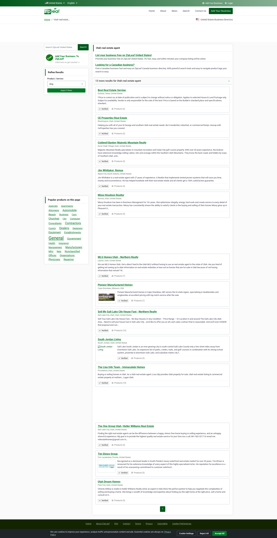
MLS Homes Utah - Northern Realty (118, 257)
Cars (74, 214)
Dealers (64, 228)
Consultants (55, 223)
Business (63, 214)
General (56, 238)
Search (186, 11)
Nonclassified (72, 251)
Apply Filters (66, 90)
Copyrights (162, 523)
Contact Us (200, 11)
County (52, 228)
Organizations (67, 255)
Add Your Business (221, 11)
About (163, 11)
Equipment (55, 232)
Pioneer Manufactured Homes (115, 284)
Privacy (149, 523)
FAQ (116, 523)
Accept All (219, 533)
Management (55, 247)
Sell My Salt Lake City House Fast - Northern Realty (127, 311)
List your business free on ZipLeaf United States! (123, 55)
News (174, 11)
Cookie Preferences (181, 523)
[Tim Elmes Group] (107, 467)
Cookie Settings (186, 533)
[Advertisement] (138, 32)
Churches (54, 218)
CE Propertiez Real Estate (112, 117)
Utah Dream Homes (109, 481)
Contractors (73, 223)
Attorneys (54, 210)
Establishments (72, 232)
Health (52, 243)
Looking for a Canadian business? (114, 64)
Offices (52, 255)
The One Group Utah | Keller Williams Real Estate (126, 426)
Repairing (69, 259)
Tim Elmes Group (108, 453)
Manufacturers (73, 247)
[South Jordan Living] (107, 352)
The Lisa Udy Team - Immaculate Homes (121, 367)
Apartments (67, 206)
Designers (77, 228)
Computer (75, 218)
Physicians (54, 259)
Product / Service (55, 78)
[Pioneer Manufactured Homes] (107, 298)
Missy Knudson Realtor (111, 195)
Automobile (70, 210)
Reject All (204, 533)
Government (74, 238)
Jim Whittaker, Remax (110, 170)
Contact (126, 523)
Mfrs (51, 251)
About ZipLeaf (103, 523)
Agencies (53, 206)
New (59, 251)
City (65, 218)
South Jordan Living (109, 339)
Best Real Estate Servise (112, 90)
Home (152, 11)
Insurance (64, 243)
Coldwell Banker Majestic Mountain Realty (122, 142)
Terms (138, 523)
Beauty (52, 214)
